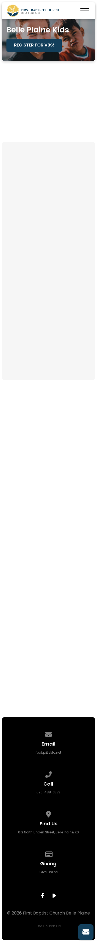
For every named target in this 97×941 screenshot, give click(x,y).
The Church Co (48, 926)
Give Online (48, 872)
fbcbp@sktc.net (48, 752)
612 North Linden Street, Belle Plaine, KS (48, 832)
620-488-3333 (48, 792)
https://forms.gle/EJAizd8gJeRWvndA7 (48, 355)
